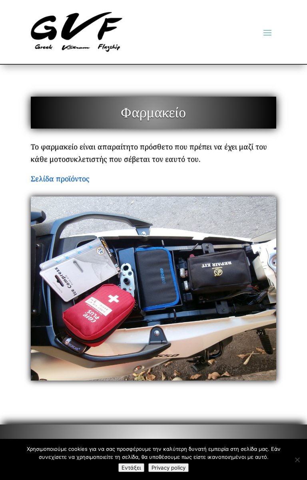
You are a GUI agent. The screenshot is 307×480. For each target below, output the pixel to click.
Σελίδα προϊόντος (60, 178)
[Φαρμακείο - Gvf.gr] (153, 288)
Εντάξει (131, 467)
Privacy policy (168, 467)
